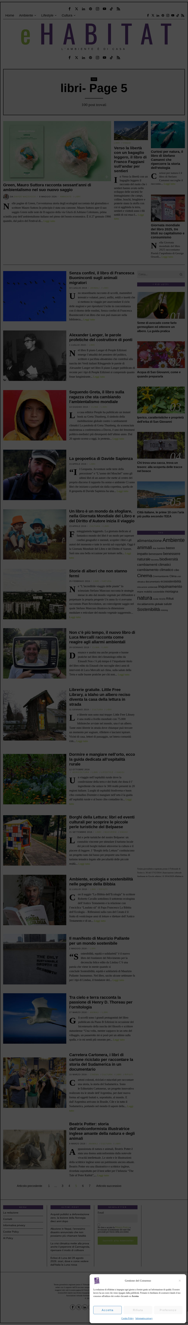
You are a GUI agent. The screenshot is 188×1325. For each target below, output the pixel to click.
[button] (180, 1280)
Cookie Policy (127, 1318)
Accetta (107, 1310)
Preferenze (168, 1310)
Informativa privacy (144, 1318)
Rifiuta (138, 1310)
